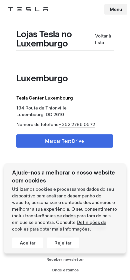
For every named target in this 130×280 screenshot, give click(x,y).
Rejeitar (63, 242)
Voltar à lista (103, 39)
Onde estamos (65, 270)
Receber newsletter (65, 259)
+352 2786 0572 (77, 124)
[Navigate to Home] (28, 9)
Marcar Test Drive (64, 141)
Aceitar (28, 242)
